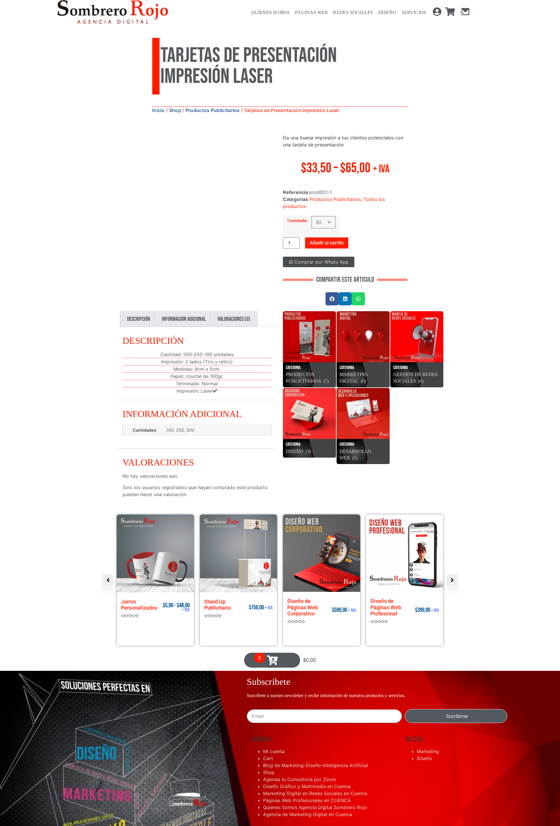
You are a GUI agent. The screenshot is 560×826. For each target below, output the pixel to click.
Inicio (158, 110)
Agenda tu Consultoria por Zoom (299, 735)
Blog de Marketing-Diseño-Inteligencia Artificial (315, 721)
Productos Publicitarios (213, 110)
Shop (175, 110)
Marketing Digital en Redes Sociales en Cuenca (315, 749)
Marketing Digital (354, 374)
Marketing (428, 707)
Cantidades (297, 220)
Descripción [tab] (138, 319)
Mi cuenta (274, 707)
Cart (268, 715)
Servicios (410, 12)
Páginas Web (308, 12)
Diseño (384, 12)
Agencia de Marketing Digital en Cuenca (307, 771)
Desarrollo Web (355, 451)
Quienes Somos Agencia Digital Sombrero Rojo (315, 763)
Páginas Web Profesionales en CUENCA (307, 757)
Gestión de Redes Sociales (415, 374)
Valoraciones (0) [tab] (234, 319)
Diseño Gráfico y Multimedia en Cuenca (307, 743)
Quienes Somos (267, 12)
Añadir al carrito (327, 243)
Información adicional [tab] (184, 319)
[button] (267, 144)
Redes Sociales (350, 12)
